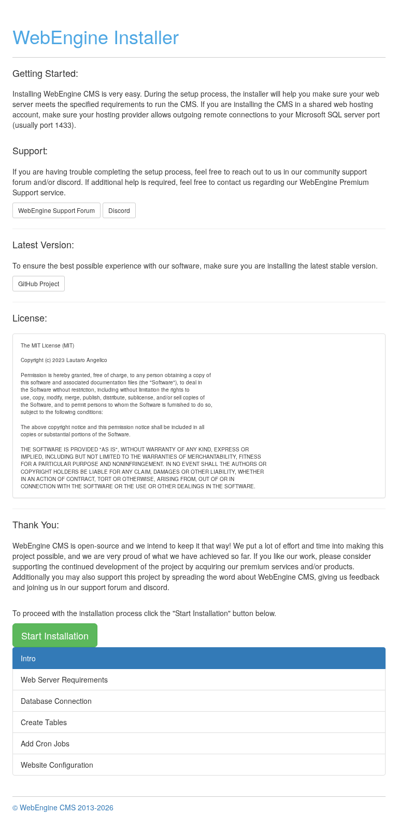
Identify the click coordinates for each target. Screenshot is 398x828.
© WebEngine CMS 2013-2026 (62, 807)
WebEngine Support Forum (56, 210)
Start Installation (55, 635)
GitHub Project (38, 283)
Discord (119, 210)
